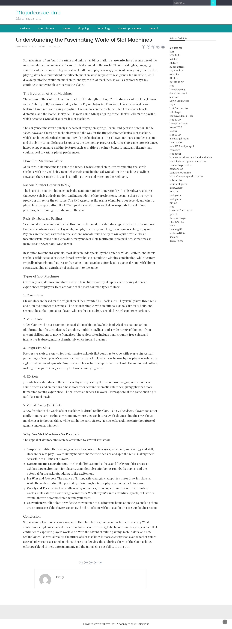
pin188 (173, 203)
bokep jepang (177, 89)
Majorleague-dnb (38, 13)
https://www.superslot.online (186, 176)
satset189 (175, 146)
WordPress (103, 624)
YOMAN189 (176, 187)
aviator (174, 59)
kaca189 (174, 237)
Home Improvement (129, 28)
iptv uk (174, 214)
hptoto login (177, 82)
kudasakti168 (177, 66)
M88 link (175, 55)
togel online (176, 70)
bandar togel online (181, 165)
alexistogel (176, 47)
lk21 (172, 51)
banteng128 (176, 229)
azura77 (174, 97)
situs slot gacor (178, 184)
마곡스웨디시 (177, 221)
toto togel (175, 112)
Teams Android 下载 (181, 116)
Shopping (83, 28)
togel (172, 104)
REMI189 (174, 191)
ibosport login (178, 218)
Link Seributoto (179, 108)
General (153, 28)
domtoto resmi (178, 93)
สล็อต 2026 (176, 127)
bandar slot (176, 142)
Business (25, 28)
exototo (174, 74)
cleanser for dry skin (181, 210)
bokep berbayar (179, 123)
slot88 (173, 131)
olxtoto (174, 63)
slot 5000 (175, 119)
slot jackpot (187, 146)
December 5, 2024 (27, 47)
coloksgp (175, 150)
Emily (60, 577)
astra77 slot (176, 240)
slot (172, 85)
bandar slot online (180, 172)
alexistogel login (179, 138)
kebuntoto (176, 180)
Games (66, 28)
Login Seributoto (179, 100)
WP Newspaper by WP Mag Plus (130, 624)
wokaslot (54, 47)
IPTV (172, 225)
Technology (103, 28)
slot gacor (175, 153)
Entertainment (46, 28)
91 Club (174, 78)
